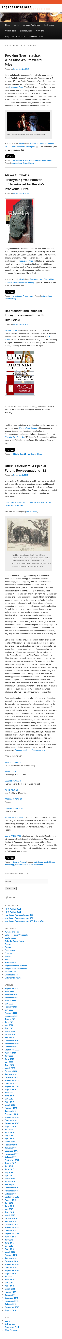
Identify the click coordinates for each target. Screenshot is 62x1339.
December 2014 (11, 1261)
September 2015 (12, 1233)
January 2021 (10, 1037)
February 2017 (11, 1181)
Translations (10, 971)
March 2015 (10, 1252)
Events (33, 454)
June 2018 (9, 1132)
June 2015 (9, 1242)
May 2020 (9, 1062)
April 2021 (9, 1028)
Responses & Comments (15, 36)
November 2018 (11, 1117)
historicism (38, 862)
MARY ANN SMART (13, 835)
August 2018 (10, 1126)
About (16, 25)
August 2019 (10, 1089)
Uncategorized (11, 974)
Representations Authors (16, 965)
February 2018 (11, 1144)
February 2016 (11, 1218)
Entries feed (10, 1323)
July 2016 (9, 1202)
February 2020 (11, 1071)
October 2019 (10, 1083)
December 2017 (11, 1150)
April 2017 (9, 1175)
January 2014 (10, 1294)
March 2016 (10, 1215)
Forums (23, 862)
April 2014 (9, 1285)
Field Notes (10, 950)
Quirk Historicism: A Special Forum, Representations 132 (25, 468)
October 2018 (10, 1120)
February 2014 (11, 1291)
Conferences (10, 937)
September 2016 (12, 1196)
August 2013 (10, 1310)
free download (31, 511)
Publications (10, 962)
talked (21, 143)
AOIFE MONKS (11, 789)
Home (7, 25)
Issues (8, 956)
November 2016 (11, 1190)
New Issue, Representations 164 (19, 918)
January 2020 (10, 1074)
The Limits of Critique (28, 428)
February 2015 (11, 1255)
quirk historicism (36, 864)
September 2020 (12, 1049)
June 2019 (9, 1095)
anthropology (16, 163)
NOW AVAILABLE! (13, 908)
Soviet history (28, 163)
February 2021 (11, 1034)
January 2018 (10, 1147)
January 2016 (10, 1221)
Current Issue (10, 30)
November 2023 (11, 997)
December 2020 (11, 1040)
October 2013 (10, 1304)
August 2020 (10, 1052)
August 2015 (10, 1236)
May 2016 (9, 1209)
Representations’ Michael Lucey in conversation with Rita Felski (24, 315)
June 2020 (9, 1058)
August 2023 (10, 1000)
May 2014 (9, 1282)
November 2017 (11, 1153)
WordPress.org (11, 1330)
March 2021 (10, 1031)
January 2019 (10, 1111)
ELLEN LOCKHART (13, 780)
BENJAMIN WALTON (13, 808)
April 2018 (9, 1138)
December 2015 (11, 1224)
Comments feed (12, 1327)
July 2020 (9, 1055)
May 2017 (9, 1172)
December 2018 (11, 1114)
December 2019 (11, 1077)
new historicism (21, 864)
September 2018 (12, 1123)
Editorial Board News (37, 160)
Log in (8, 1320)
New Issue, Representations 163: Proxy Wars (24, 921)
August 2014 (10, 1273)
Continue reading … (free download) (30, 750)
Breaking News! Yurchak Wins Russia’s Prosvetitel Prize (23, 60)
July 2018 (9, 1129)
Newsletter (40, 30)
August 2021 (10, 1019)
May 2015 (9, 1245)
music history (49, 862)
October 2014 (10, 1267)
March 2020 (10, 1068)
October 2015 (10, 1230)
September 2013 (12, 1307)
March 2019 (10, 1104)
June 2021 (9, 1022)
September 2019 (12, 1086)
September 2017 (12, 1160)
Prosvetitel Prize (16, 87)
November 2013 (11, 1301)
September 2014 (12, 1270)
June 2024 (9, 991)
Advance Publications (31, 25)
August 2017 (10, 1163)
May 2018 (9, 1135)
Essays (16, 862)
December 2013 (11, 1297)
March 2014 (10, 1288)
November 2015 (11, 1227)
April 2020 (9, 1065)
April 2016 (9, 1212)
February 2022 (11, 1013)
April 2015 (9, 1248)
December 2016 (11, 1187)
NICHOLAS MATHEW (14, 817)
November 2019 (11, 1080)
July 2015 (9, 1239)
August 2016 (10, 1199)
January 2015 (10, 1258)
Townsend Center (36, 36)
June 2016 (9, 1206)
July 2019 (9, 1092)
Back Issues (49, 25)
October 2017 (10, 1156)
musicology (9, 864)
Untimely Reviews (13, 977)
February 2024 (11, 994)
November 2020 (11, 1043)
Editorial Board (26, 30)
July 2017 (9, 1166)
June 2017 (9, 1169)
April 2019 (9, 1101)
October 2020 (10, 1046)
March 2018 (10, 1141)
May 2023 (9, 1003)
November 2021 (11, 1016)
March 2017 (10, 1178)
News (49, 160)
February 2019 (11, 1107)
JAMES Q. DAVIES (13, 762)
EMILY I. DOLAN (12, 771)
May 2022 (9, 1009)
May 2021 (9, 1025)
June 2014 (9, 1279)
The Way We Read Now (15, 437)
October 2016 (10, 1193)
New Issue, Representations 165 (19, 915)
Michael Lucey (11, 330)
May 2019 (9, 1098)
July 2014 (9, 1276)
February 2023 (11, 1006)
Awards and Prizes (20, 160)
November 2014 (11, 1264)
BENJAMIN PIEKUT (13, 799)
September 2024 (12, 988)
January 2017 (10, 1184)
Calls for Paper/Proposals (16, 934)
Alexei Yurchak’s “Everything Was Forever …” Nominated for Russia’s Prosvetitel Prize (25, 182)
